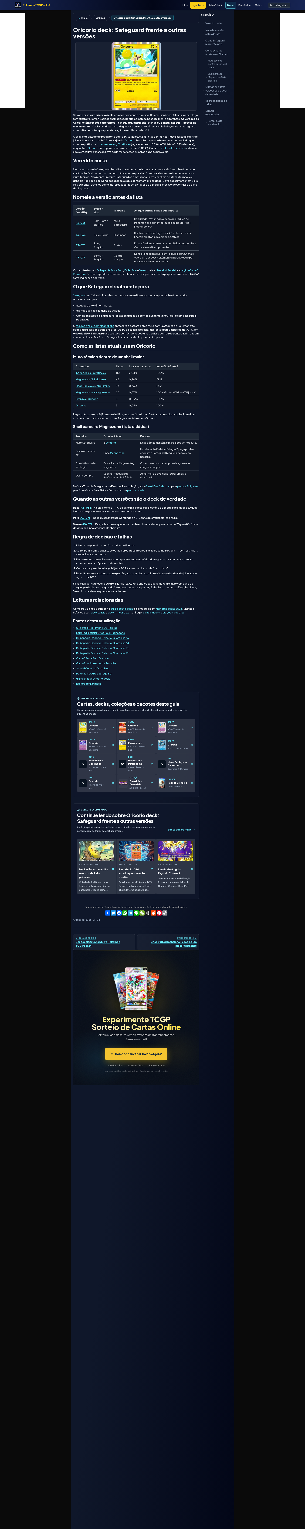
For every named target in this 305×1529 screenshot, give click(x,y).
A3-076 (80, 245)
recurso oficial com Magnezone (95, 325)
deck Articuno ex (118, 612)
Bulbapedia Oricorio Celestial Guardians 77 (102, 653)
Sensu (142, 270)
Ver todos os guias (180, 829)
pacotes (179, 612)
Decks (230, 5)
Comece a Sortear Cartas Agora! (138, 1054)
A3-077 (80, 257)
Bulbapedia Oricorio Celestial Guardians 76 (102, 648)
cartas (147, 612)
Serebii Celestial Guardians (92, 668)
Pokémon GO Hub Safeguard (94, 673)
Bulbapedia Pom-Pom (109, 270)
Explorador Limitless (88, 683)
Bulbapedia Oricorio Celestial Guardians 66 (102, 638)
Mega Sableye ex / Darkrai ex (93, 386)
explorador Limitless (173, 148)
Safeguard (79, 295)
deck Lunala (98, 612)
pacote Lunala (135, 490)
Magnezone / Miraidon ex (91, 379)
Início (185, 5)
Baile (127, 270)
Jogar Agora (198, 5)
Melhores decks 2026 (169, 608)
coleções (167, 612)
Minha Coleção (215, 5)
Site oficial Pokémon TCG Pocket (96, 627)
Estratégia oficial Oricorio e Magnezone (100, 632)
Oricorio (130, 140)
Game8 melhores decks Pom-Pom (97, 663)
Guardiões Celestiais (158, 486)
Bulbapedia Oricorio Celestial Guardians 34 (102, 643)
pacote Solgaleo (187, 486)
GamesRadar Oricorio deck (93, 678)
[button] (279, 5)
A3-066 (80, 222)
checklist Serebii (166, 270)
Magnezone (117, 453)
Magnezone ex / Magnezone (93, 392)
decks (156, 612)
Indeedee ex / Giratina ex (116, 144)
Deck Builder (244, 5)
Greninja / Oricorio (87, 399)
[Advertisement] (12, 60)
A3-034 (81, 235)
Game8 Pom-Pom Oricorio (92, 658)
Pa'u (134, 270)
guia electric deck (122, 608)
